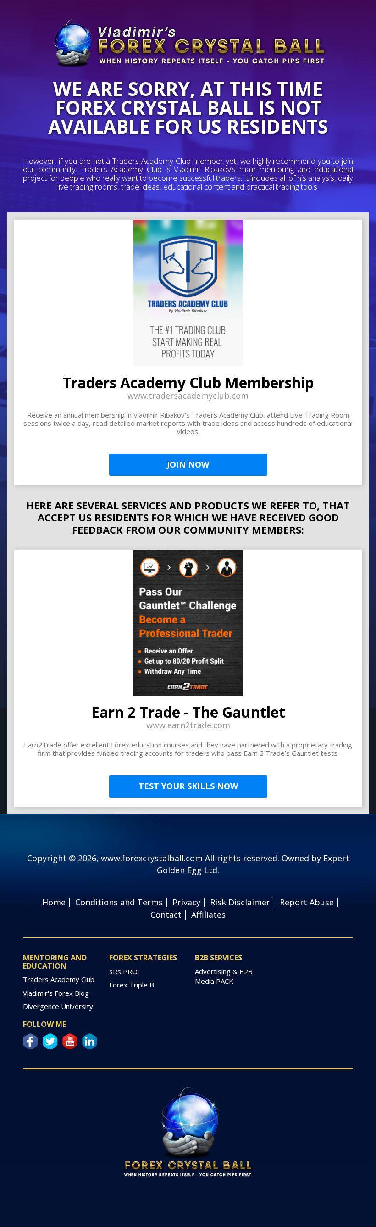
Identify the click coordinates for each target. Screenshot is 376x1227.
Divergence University (58, 1006)
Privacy (186, 902)
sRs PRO (123, 971)
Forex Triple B (131, 984)
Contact (166, 914)
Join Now (188, 464)
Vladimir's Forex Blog (56, 993)
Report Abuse (307, 902)
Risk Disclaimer (240, 902)
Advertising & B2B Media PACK (224, 976)
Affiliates (208, 914)
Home (54, 902)
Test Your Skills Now (188, 786)
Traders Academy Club (58, 979)
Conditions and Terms (119, 902)
